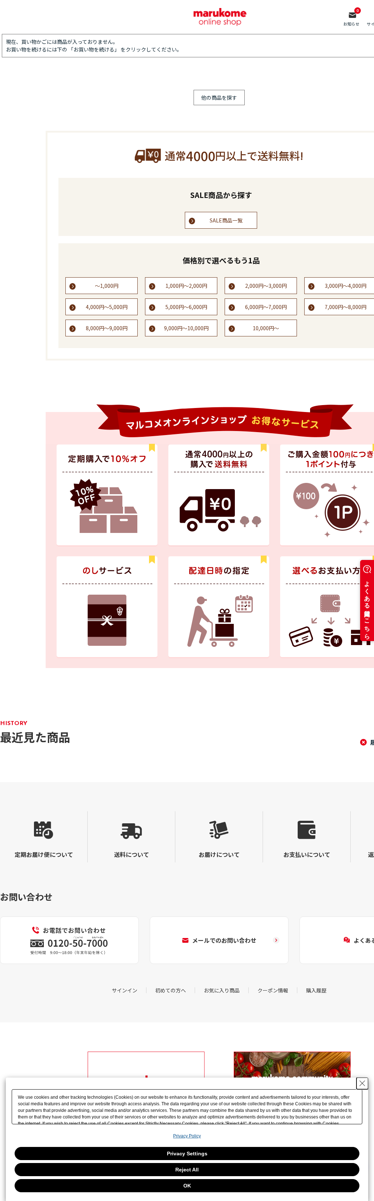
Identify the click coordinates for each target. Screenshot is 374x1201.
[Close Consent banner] (362, 1083)
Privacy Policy (187, 1136)
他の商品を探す (219, 97)
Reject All (187, 1170)
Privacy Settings (187, 1153)
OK (187, 1186)
